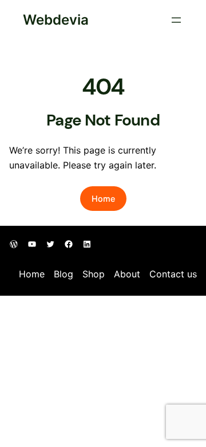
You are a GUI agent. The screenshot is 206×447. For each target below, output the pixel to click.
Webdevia (56, 19)
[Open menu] (176, 20)
